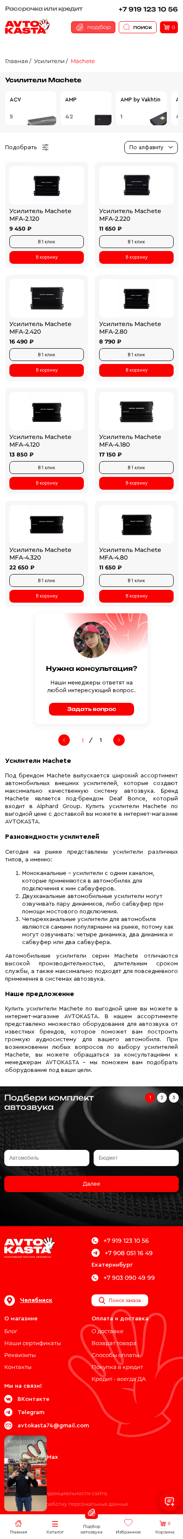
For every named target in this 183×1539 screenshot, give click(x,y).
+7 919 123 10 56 (148, 9)
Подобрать (21, 147)
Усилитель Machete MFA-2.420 (40, 327)
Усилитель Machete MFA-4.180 (130, 440)
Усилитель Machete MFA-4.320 (40, 553)
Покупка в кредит (117, 1366)
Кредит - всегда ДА (119, 1378)
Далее (91, 1184)
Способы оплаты (115, 1354)
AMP (71, 99)
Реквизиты (20, 1354)
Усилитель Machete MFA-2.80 (130, 327)
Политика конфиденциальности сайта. (56, 1493)
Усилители (49, 61)
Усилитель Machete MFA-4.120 (40, 440)
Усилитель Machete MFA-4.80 (130, 553)
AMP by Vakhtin (140, 99)
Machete (83, 61)
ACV (15, 99)
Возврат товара (114, 1343)
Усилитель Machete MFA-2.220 (130, 214)
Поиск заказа (125, 1300)
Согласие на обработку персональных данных (66, 1504)
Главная (16, 61)
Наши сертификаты (32, 1343)
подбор (99, 27)
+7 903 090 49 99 (129, 1278)
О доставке (107, 1331)
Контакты (17, 1366)
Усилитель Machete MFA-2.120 (40, 214)
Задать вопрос (91, 709)
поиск (142, 27)
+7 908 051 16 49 (129, 1253)
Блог (10, 1331)
